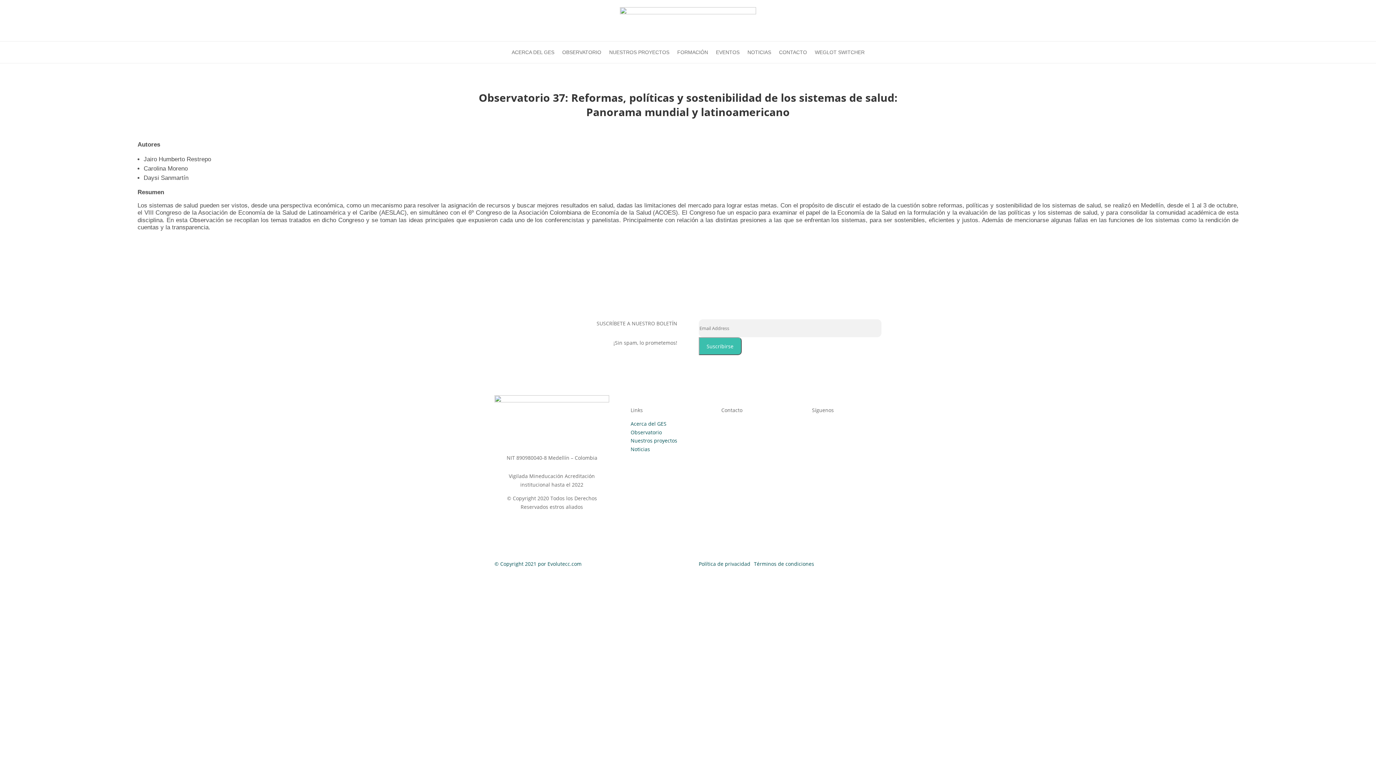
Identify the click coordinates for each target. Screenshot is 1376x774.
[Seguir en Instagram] (817, 436)
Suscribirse (720, 346)
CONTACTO (793, 52)
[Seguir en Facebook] (832, 436)
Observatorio (646, 432)
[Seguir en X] (846, 436)
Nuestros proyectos (654, 440)
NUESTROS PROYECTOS (639, 52)
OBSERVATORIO (581, 52)
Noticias (640, 449)
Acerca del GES (648, 423)
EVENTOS (728, 52)
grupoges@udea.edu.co (762, 439)
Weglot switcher (840, 52)
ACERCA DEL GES (533, 52)
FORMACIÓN (692, 52)
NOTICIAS (759, 52)
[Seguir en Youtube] (860, 436)
